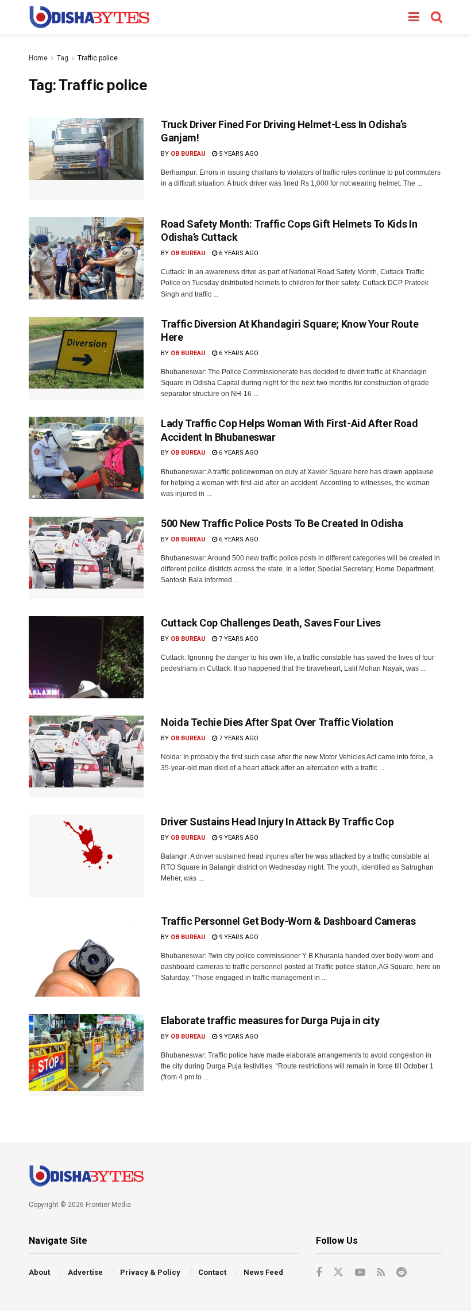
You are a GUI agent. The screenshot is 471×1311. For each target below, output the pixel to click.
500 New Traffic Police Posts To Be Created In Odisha (282, 523)
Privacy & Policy (150, 1272)
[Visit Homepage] (89, 17)
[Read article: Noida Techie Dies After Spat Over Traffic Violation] (86, 757)
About (39, 1272)
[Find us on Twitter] (338, 1272)
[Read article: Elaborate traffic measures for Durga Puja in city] (86, 1055)
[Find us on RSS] (381, 1272)
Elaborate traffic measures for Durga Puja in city (270, 1020)
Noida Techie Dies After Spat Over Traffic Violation (277, 722)
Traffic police (98, 58)
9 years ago (237, 837)
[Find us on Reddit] (401, 1272)
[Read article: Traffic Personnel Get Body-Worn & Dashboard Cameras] (86, 955)
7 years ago (237, 639)
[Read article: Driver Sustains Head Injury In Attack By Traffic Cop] (86, 856)
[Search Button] (436, 17)
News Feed (263, 1272)
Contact (212, 1272)
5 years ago (237, 153)
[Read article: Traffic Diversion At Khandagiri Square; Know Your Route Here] (86, 358)
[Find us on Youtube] (360, 1272)
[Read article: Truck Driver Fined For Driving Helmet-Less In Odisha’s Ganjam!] (86, 159)
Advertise (85, 1272)
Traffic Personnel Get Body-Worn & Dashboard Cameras (288, 921)
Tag (62, 58)
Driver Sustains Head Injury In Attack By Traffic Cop (277, 822)
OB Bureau (188, 153)
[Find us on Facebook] (319, 1272)
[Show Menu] (413, 17)
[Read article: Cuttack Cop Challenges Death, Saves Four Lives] (86, 657)
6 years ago (237, 253)
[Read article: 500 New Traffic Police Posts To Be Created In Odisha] (86, 558)
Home (38, 58)
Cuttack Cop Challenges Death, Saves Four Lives (270, 623)
